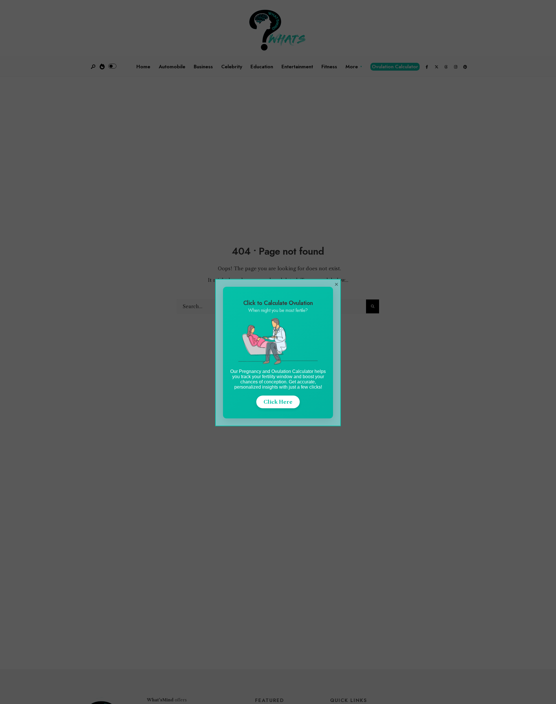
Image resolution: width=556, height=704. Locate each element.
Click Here (278, 402)
